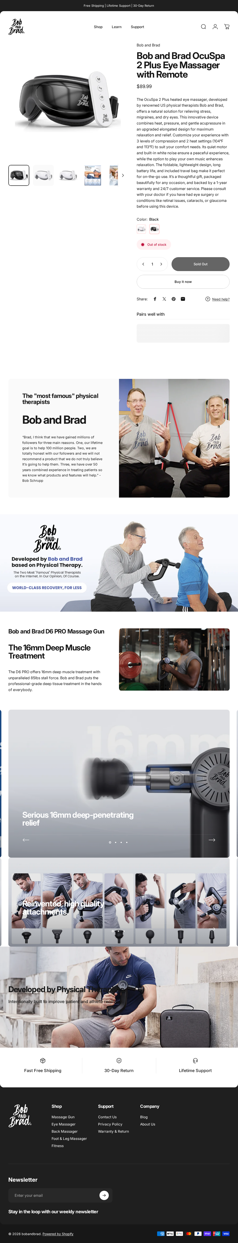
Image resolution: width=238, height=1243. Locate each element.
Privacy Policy (110, 1124)
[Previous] (26, 840)
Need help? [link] (221, 299)
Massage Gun (63, 1117)
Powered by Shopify (58, 1234)
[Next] (116, 109)
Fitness (58, 1146)
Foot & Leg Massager (69, 1138)
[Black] (154, 229)
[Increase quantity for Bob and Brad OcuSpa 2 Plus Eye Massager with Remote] (162, 264)
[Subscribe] (104, 1195)
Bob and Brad (148, 45)
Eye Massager (64, 1124)
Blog (144, 1117)
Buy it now (183, 282)
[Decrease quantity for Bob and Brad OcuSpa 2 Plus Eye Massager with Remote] (142, 264)
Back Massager (65, 1131)
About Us (147, 1124)
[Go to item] (18, 175)
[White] (141, 229)
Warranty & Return (113, 1131)
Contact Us (107, 1117)
